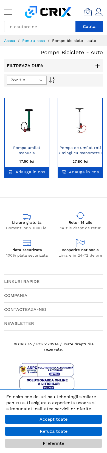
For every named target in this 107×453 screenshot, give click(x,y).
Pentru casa (34, 40)
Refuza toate (53, 431)
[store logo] (48, 12)
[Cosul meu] (88, 12)
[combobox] (39, 26)
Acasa (10, 40)
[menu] (8, 12)
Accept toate (53, 419)
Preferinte (53, 443)
